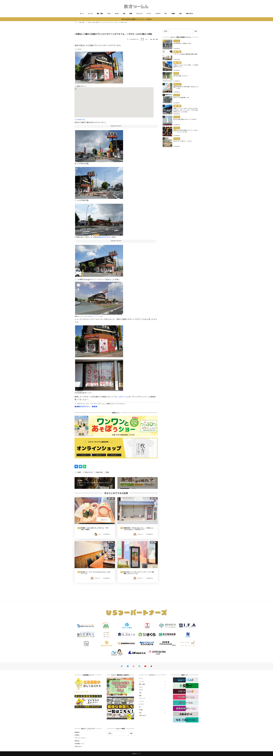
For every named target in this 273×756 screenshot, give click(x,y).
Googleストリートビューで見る (95, 316)
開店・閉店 (100, 13)
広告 (180, 13)
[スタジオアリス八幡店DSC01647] (99, 374)
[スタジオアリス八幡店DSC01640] (99, 67)
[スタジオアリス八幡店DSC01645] (99, 182)
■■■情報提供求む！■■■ (86, 406)
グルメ (109, 13)
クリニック (139, 13)
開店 (107, 472)
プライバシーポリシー (81, 738)
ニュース (90, 13)
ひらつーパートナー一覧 (81, 691)
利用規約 (77, 735)
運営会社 (77, 741)
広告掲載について (79, 743)
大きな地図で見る (80, 119)
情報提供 (77, 732)
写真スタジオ (88, 472)
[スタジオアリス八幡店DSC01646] (99, 340)
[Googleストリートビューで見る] (99, 297)
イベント (148, 13)
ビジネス (157, 13)
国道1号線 (99, 472)
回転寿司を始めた (105, 237)
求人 (166, 13)
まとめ (117, 13)
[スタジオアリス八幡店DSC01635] (99, 145)
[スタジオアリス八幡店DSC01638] (99, 219)
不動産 (173, 13)
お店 (124, 13)
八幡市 (79, 472)
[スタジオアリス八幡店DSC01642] (99, 260)
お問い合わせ (189, 13)
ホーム (82, 13)
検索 (196, 31)
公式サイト (122, 396)
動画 (130, 13)
